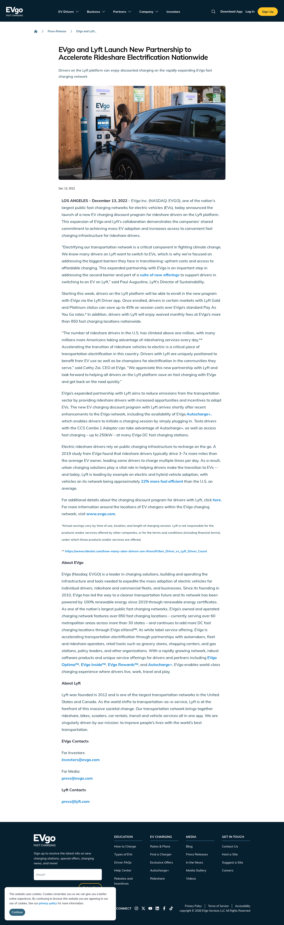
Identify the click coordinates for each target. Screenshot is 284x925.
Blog (189, 846)
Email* (41, 874)
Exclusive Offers (161, 862)
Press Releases (197, 854)
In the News (194, 862)
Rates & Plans (160, 846)
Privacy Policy (193, 906)
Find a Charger (161, 854)
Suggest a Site (232, 862)
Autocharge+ (160, 664)
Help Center (122, 870)
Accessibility (242, 906)
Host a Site (230, 854)
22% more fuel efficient (161, 481)
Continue (17, 912)
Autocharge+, (199, 414)
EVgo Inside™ (93, 664)
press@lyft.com (76, 801)
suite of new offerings (160, 274)
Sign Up (268, 12)
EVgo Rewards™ (122, 664)
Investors (173, 12)
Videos (191, 878)
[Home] (36, 31)
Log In (250, 11)
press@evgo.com (77, 778)
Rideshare (157, 878)
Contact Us (230, 846)
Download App (231, 11)
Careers (227, 870)
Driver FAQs (123, 862)
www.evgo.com (100, 513)
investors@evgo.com (81, 759)
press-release (57, 31)
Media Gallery (196, 870)
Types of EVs (123, 854)
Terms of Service (218, 906)
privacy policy (48, 903)
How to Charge (125, 846)
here (216, 499)
